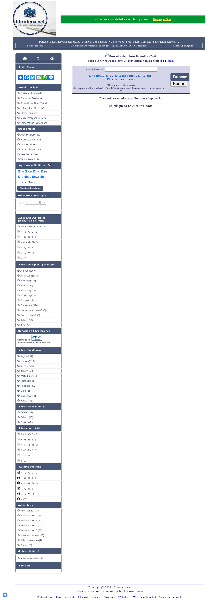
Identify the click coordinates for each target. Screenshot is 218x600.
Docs (36, 103)
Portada (24, 93)
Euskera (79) (26, 422)
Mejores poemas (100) (32, 535)
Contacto (25, 98)
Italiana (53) (26, 320)
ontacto (146, 41)
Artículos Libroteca (30, 134)
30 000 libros (167, 60)
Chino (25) (25, 390)
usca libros (57, 41)
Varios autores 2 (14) (31, 515)
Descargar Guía (162, 19)
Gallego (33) (26, 417)
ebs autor (139, 597)
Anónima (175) (28, 280)
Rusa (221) (25, 325)
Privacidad (37, 98)
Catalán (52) (26, 412)
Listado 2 (40, 108)
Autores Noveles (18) (31, 558)
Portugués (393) (28, 375)
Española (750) (28, 295)
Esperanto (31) (28, 395)
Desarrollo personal (30, 149)
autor (135, 41)
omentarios (99, 41)
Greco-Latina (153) (30, 315)
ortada (43, 41)
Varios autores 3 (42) (31, 520)
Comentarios (27, 122)
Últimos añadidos (29, 113)
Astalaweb (36, 93)
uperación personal (164, 41)
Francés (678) (27, 361)
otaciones (110, 597)
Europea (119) (27, 300)
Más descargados (29, 118)
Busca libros (26, 103)
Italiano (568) (27, 371)
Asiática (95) (26, 285)
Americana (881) (29, 275)
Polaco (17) (26, 400)
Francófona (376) (29, 305)
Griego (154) (27, 380)
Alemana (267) (28, 270)
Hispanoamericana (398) (33, 310)
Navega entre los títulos (32, 226)
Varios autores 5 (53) (31, 530)
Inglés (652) (26, 356)
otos (112, 41)
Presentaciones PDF (30, 139)
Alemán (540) (27, 366)
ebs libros (124, 41)
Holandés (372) (28, 385)
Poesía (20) (26, 545)
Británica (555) (28, 290)
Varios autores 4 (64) (31, 525)
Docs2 (44, 103)
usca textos (72, 41)
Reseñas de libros (29, 154)
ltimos (86, 41)
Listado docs (26, 108)
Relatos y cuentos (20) (31, 540)
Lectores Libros (28, 144)
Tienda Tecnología (29, 159)
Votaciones (41, 122)
